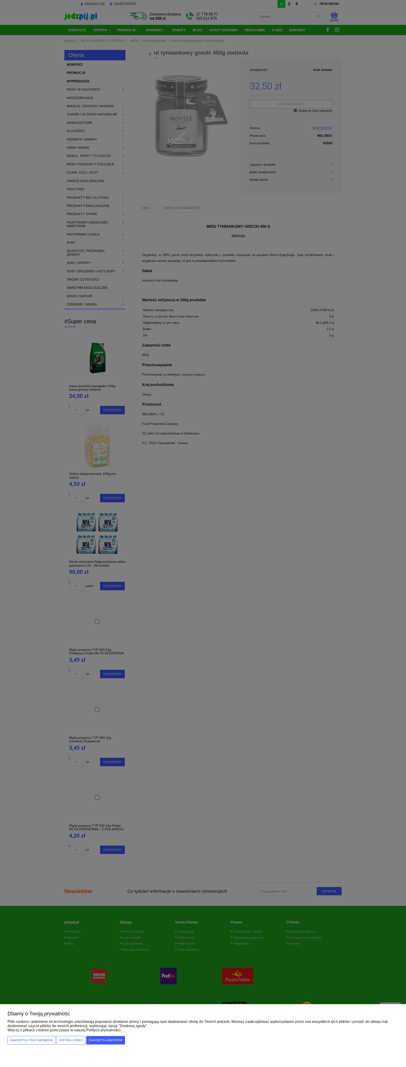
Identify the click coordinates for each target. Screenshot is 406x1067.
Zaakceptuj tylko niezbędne (31, 1040)
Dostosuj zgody (71, 1040)
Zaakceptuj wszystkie (105, 1040)
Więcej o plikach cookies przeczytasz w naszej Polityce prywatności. (64, 1030)
